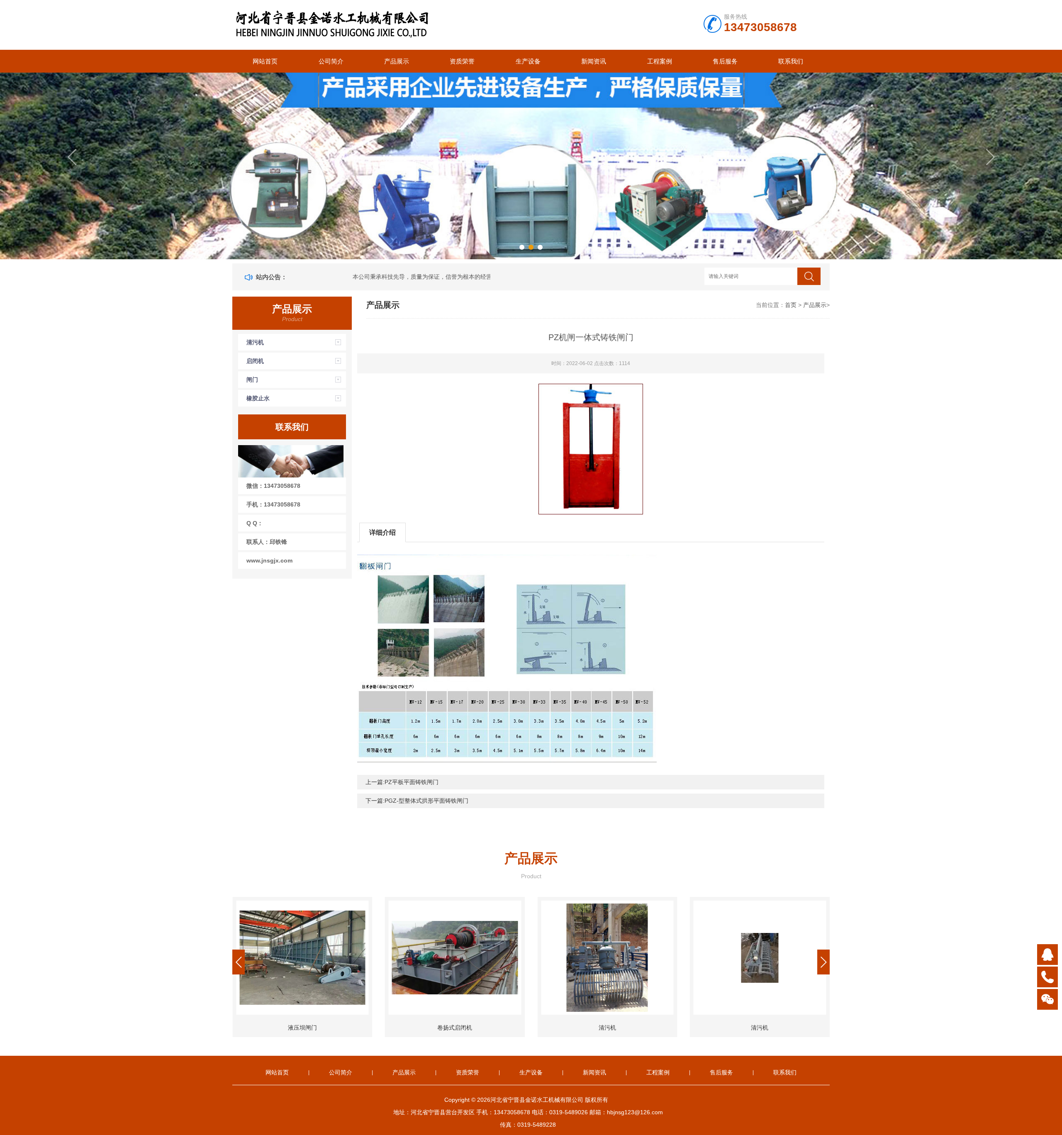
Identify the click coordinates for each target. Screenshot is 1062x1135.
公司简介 (331, 61)
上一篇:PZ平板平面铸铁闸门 (401, 782)
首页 (790, 305)
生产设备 (528, 61)
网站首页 (265, 61)
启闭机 (255, 361)
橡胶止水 (258, 398)
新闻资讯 (593, 61)
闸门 (252, 379)
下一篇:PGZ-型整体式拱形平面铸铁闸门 (416, 800)
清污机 (255, 342)
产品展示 (396, 61)
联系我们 (790, 61)
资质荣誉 (462, 61)
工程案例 (659, 61)
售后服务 (725, 61)
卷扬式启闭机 (302, 1027)
